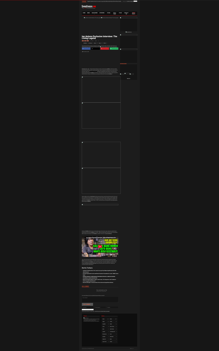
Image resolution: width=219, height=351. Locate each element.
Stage (103, 321)
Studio (108, 12)
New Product (112, 326)
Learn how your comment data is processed (102, 311)
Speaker (104, 336)
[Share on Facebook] (86, 48)
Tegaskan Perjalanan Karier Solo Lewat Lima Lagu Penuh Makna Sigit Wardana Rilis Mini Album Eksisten (104, 1)
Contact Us (126, 13)
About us (131, 348)
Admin (96, 40)
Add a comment (85, 286)
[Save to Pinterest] (104, 48)
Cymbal (104, 331)
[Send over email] (114, 48)
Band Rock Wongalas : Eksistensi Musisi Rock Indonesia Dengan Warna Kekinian (98, 282)
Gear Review (94, 12)
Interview (102, 12)
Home (84, 12)
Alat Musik (111, 336)
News (88, 12)
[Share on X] (95, 48)
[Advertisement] (116, 6)
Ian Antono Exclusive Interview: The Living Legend (99, 37)
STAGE (120, 12)
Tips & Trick (114, 13)
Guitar (103, 326)
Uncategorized (112, 331)
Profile (111, 321)
